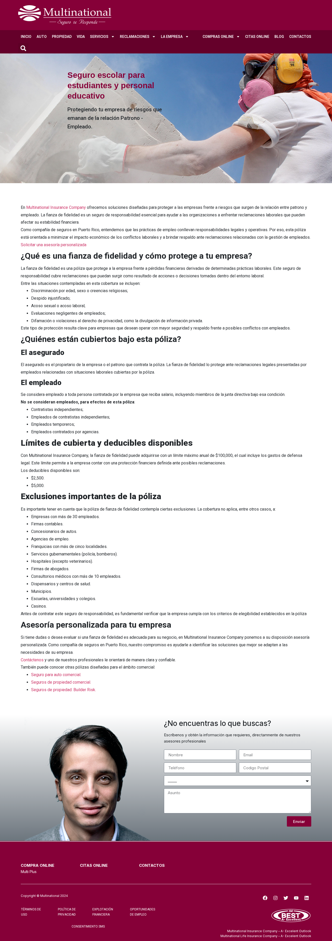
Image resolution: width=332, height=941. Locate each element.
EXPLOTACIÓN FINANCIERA (102, 912)
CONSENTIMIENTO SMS (88, 926)
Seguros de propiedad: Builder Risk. (63, 689)
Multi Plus (29, 871)
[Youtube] (296, 898)
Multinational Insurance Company (56, 207)
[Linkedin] (306, 898)
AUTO (42, 37)
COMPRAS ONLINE (218, 37)
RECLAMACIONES (134, 37)
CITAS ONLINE (257, 37)
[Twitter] (285, 898)
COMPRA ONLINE (37, 865)
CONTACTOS (300, 37)
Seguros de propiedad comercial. (61, 682)
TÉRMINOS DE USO (31, 912)
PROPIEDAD (62, 37)
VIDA (81, 37)
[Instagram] (275, 898)
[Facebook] (265, 898)
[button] (23, 48)
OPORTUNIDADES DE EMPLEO (142, 912)
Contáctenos (32, 659)
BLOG (279, 37)
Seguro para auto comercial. (56, 674)
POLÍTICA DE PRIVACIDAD (67, 912)
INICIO (26, 37)
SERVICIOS (99, 37)
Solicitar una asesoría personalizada (53, 244)
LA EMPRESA (172, 37)
